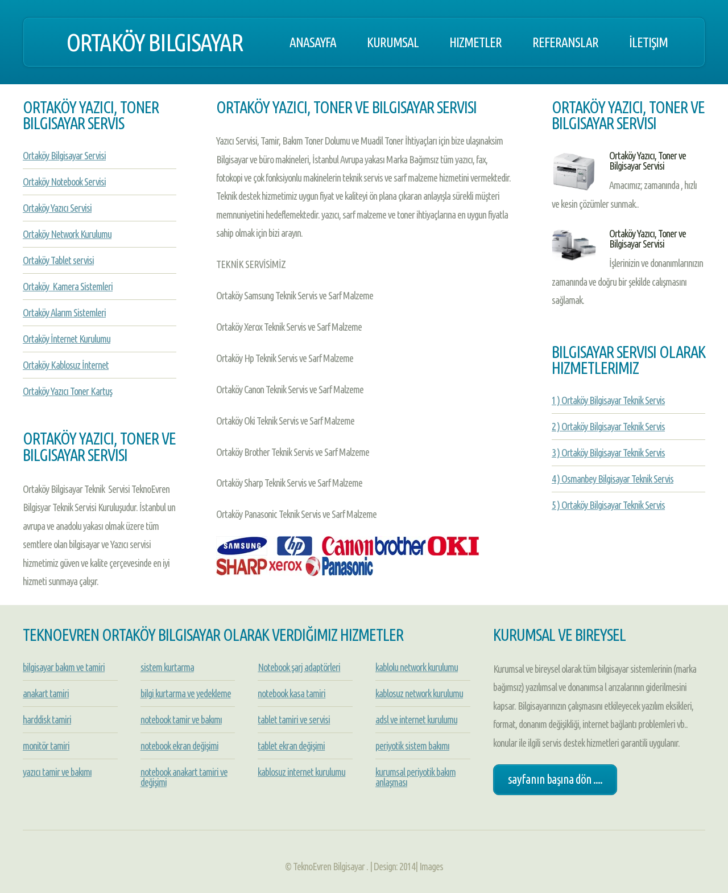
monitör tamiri (46, 745)
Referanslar (565, 42)
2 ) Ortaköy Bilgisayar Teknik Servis (608, 426)
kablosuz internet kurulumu (301, 771)
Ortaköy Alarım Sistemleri (64, 312)
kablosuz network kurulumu (419, 693)
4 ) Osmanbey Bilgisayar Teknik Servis (612, 478)
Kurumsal (393, 42)
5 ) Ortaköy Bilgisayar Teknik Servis (608, 505)
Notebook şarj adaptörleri (299, 667)
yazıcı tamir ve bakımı (57, 771)
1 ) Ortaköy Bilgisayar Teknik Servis (608, 400)
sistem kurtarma (167, 667)
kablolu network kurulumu (416, 667)
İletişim (648, 42)
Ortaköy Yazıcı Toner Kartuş (67, 391)
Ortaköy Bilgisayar (155, 42)
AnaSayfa (312, 42)
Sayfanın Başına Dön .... (555, 779)
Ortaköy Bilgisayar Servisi (64, 155)
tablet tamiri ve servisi (294, 719)
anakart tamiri (46, 693)
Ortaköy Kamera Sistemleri (68, 286)
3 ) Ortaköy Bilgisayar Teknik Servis (608, 452)
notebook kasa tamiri (291, 693)
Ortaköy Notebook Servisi (64, 181)
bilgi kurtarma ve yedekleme (185, 693)
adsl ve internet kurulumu (416, 719)
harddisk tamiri (47, 719)
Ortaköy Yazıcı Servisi (57, 207)
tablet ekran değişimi (291, 745)
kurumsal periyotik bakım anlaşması (415, 777)
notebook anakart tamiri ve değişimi (184, 777)
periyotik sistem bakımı (412, 745)
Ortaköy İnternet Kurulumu (66, 338)
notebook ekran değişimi (179, 745)
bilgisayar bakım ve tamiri (64, 667)
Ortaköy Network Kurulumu (67, 234)
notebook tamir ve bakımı (181, 719)
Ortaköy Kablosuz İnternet (66, 365)
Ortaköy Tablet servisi (58, 260)
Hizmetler (475, 42)
